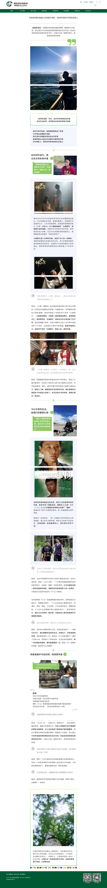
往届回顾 (66, 11)
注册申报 (55, 11)
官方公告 (33, 11)
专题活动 (77, 11)
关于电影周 (9, 874)
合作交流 (88, 11)
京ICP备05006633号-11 (10, 879)
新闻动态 (44, 11)
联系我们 (22, 874)
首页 (11, 11)
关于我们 (22, 11)
